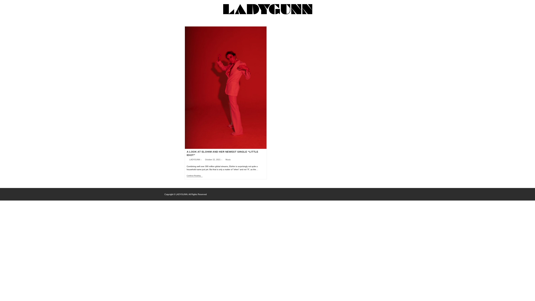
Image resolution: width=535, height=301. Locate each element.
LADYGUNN (194, 159)
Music (228, 159)
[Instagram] (369, 194)
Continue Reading (195, 176)
